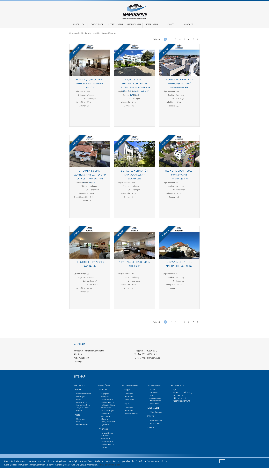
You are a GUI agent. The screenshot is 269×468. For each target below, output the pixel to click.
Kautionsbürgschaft (131, 413)
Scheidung (104, 419)
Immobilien (78, 24)
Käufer (127, 389)
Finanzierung (129, 399)
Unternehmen (133, 24)
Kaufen (104, 33)
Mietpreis (104, 447)
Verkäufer (103, 389)
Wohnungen (112, 33)
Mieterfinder (105, 436)
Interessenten (115, 24)
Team (151, 395)
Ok (222, 461)
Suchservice (129, 396)
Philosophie (129, 394)
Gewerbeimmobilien (83, 405)
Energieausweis (154, 423)
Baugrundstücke (81, 402)
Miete (77, 415)
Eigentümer (97, 24)
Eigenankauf (105, 424)
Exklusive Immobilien (83, 394)
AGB (174, 389)
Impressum (177, 395)
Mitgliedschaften (155, 401)
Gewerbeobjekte (82, 424)
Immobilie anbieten (107, 402)
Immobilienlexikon (155, 420)
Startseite (88, 33)
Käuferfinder (105, 394)
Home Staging (105, 416)
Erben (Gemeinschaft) (108, 422)
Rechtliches (177, 385)
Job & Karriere (154, 403)
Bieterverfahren (106, 408)
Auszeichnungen (155, 398)
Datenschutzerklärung (182, 392)
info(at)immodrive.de (151, 357)
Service (170, 24)
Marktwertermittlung (108, 405)
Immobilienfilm (106, 413)
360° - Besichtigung (107, 410)
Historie (152, 389)
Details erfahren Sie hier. (109, 464)
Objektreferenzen (155, 412)
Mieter (126, 403)
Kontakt (188, 24)
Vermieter (103, 429)
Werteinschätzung (107, 433)
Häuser (78, 399)
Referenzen (152, 24)
